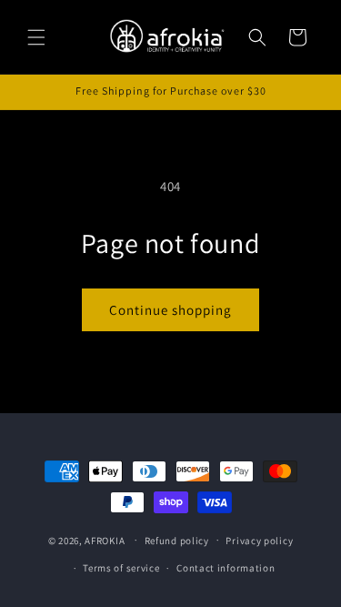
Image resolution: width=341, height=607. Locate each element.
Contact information (225, 567)
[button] (36, 37)
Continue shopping (170, 310)
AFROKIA (105, 539)
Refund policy (177, 540)
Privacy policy (259, 540)
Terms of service (121, 567)
